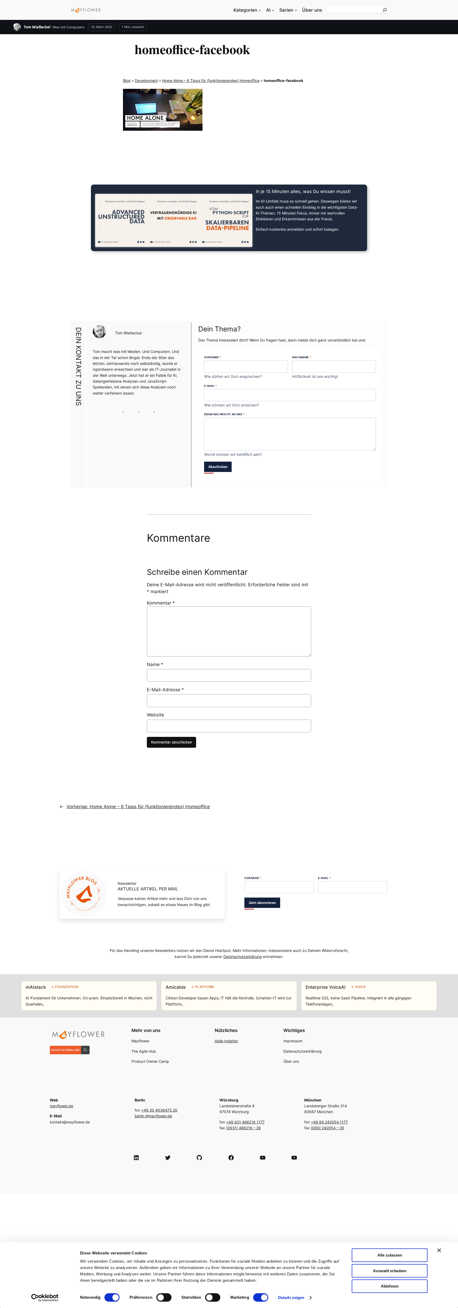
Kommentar (161, 603)
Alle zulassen (389, 1255)
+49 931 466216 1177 (245, 1122)
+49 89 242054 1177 (329, 1122)
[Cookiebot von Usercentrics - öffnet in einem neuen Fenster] (45, 1298)
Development (146, 80)
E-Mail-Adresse (165, 689)
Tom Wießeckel (37, 27)
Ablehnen (390, 1286)
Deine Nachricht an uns (224, 414)
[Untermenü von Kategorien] (259, 10)
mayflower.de (61, 1106)
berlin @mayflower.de (153, 1116)
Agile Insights (226, 1041)
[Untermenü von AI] (273, 10)
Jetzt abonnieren (262, 903)
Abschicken (217, 467)
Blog (127, 80)
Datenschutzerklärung (242, 956)
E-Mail (210, 385)
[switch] (163, 1297)
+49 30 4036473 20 (159, 1110)
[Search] (385, 10)
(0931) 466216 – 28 (243, 1128)
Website (155, 715)
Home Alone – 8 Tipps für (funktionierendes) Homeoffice (210, 80)
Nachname (301, 357)
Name (155, 664)
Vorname (212, 357)
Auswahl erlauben (389, 1270)
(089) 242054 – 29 (327, 1128)
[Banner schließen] (439, 1250)
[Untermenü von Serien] (295, 10)
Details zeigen (291, 1297)
